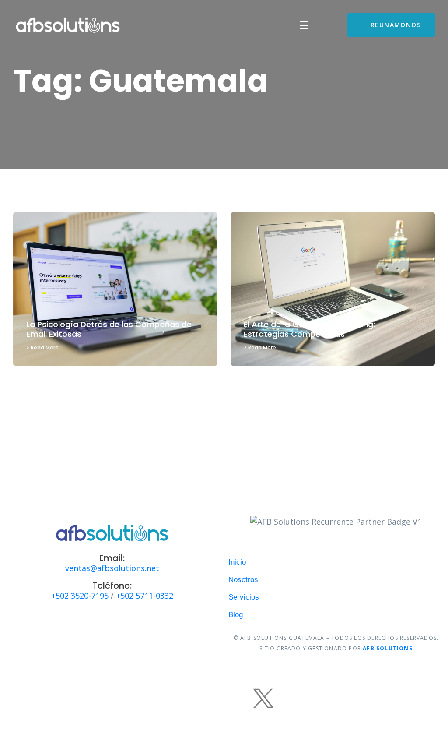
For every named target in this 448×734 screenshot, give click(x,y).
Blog (235, 614)
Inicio (237, 562)
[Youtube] (237, 698)
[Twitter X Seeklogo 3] (263, 698)
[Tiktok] (211, 698)
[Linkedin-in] (290, 698)
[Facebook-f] (158, 698)
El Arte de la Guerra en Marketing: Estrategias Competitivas (309, 329)
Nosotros (243, 579)
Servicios (243, 597)
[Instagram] (185, 698)
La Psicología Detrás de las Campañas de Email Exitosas (109, 329)
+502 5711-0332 (144, 595)
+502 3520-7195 (79, 595)
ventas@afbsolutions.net (112, 568)
